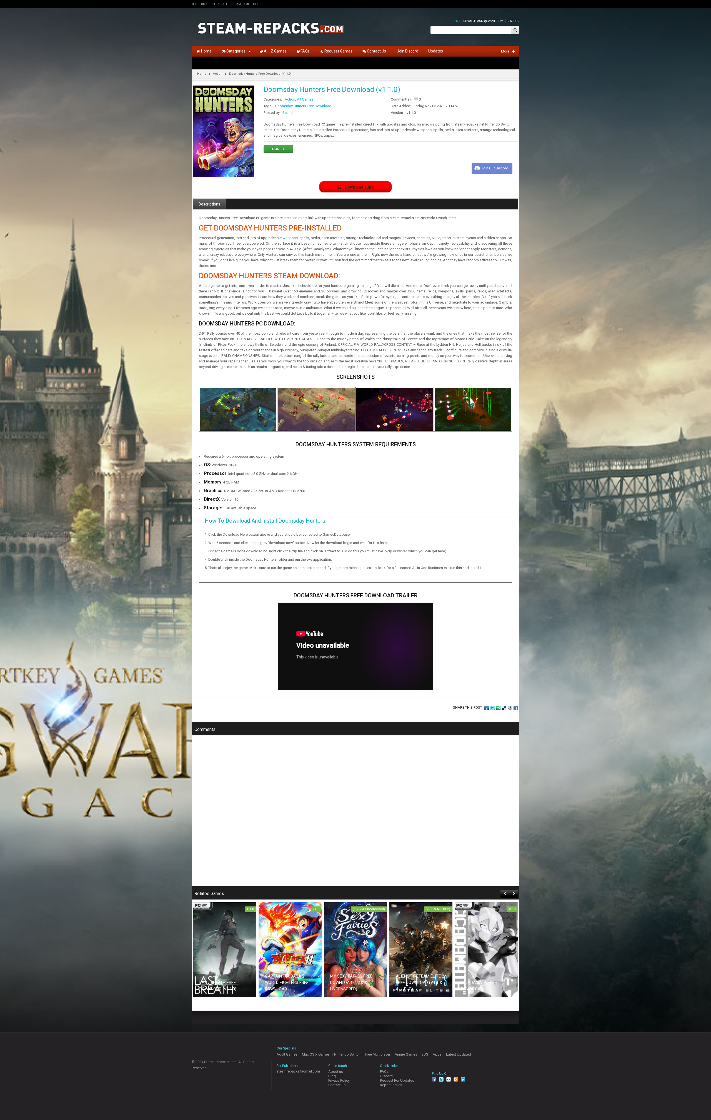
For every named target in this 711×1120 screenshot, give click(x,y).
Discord (513, 20)
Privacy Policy (339, 1080)
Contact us (337, 1085)
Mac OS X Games (316, 1054)
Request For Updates (397, 1080)
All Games (305, 99)
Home (201, 74)
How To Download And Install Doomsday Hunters (265, 520)
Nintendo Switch (347, 1054)
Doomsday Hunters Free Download (303, 106)
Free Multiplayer (377, 1054)
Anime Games (406, 1054)
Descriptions (209, 204)
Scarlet (288, 113)
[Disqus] (355, 814)
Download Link (359, 187)
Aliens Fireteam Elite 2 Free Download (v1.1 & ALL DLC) (420, 982)
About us (335, 1071)
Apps (437, 1054)
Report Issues (391, 1085)
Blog (332, 1076)
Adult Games (287, 1054)
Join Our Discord (494, 168)
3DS (425, 1054)
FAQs (384, 1071)
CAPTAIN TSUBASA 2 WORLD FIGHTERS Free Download (287, 982)
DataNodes (278, 149)
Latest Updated (458, 1054)
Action (217, 74)
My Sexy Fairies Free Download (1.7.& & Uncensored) (351, 982)
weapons (290, 238)
